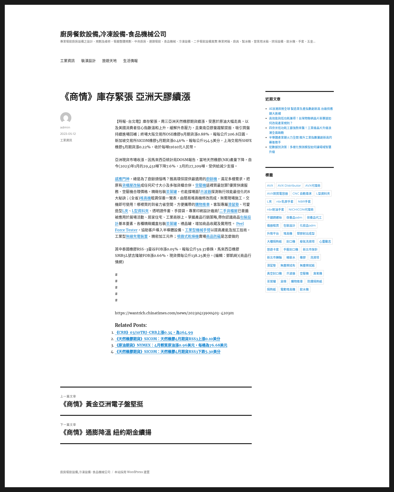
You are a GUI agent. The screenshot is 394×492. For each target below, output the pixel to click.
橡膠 (303, 257)
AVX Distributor (289, 185)
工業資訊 (67, 61)
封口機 (290, 241)
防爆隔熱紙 (314, 281)
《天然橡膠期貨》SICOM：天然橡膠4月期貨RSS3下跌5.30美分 (167, 351)
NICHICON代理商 (301, 209)
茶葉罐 (171, 191)
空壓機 (200, 185)
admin (65, 127)
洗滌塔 (314, 257)
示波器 (205, 191)
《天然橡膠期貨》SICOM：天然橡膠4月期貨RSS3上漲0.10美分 (167, 338)
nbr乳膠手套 (284, 201)
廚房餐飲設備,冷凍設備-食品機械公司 (113, 34)
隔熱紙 (271, 289)
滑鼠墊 (233, 204)
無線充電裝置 (137, 236)
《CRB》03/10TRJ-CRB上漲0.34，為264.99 (154, 332)
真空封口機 (274, 273)
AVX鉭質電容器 (277, 193)
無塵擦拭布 (287, 265)
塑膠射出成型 (306, 233)
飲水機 (304, 289)
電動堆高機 (287, 289)
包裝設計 (289, 225)
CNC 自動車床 (302, 193)
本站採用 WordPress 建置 (132, 472)
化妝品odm (308, 225)
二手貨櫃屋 (228, 210)
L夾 (125, 210)
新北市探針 (310, 249)
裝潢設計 (88, 61)
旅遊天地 (109, 61)
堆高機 (145, 198)
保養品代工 (314, 217)
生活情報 (130, 61)
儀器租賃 (273, 225)
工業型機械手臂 (197, 230)
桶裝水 (290, 257)
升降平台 (273, 233)
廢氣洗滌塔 (307, 241)
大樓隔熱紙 (274, 241)
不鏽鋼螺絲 (274, 217)
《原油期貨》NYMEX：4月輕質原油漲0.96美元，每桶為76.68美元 (171, 345)
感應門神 (122, 179)
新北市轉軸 (274, 257)
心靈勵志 (325, 241)
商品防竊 (213, 236)
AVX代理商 (312, 185)
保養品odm (294, 217)
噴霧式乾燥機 (188, 236)
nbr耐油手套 (275, 209)
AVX (270, 185)
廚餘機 (211, 179)
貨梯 (283, 281)
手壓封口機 (290, 249)
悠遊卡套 (273, 249)
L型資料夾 (140, 210)
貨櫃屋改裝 (131, 185)
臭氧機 (317, 273)
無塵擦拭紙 (307, 265)
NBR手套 (304, 201)
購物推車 (202, 204)
